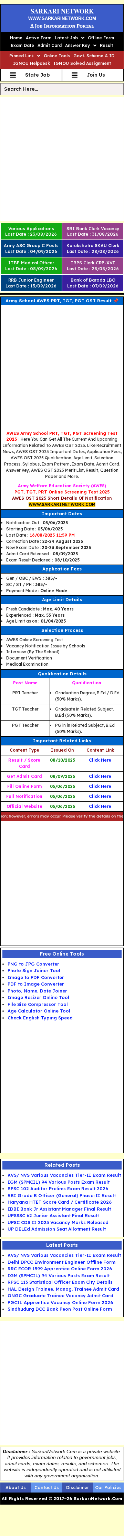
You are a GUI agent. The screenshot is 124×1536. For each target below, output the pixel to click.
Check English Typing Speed (40, 1017)
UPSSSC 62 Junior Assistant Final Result (53, 1215)
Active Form (38, 37)
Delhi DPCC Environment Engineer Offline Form (61, 1262)
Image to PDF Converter (36, 977)
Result (106, 45)
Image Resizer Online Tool (38, 997)
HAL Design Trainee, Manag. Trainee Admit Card (63, 1289)
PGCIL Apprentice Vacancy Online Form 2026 (60, 1302)
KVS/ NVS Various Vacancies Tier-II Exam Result (64, 1175)
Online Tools (57, 55)
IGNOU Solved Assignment (82, 63)
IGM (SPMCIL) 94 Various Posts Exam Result (59, 1182)
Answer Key (77, 45)
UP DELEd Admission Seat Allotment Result (57, 1229)
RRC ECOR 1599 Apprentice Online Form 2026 (60, 1268)
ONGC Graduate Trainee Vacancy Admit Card (60, 1295)
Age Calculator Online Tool (39, 1011)
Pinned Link (21, 55)
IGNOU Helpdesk (31, 63)
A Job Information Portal (62, 26)
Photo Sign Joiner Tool (34, 970)
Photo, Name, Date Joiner (37, 991)
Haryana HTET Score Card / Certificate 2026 (60, 1202)
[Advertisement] (62, 159)
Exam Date (22, 45)
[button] (69, 38)
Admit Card (50, 45)
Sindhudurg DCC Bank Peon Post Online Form (60, 1309)
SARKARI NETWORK (62, 11)
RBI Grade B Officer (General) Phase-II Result (62, 1195)
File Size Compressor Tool (38, 1004)
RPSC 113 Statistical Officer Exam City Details (60, 1282)
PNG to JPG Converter (33, 964)
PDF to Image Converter (36, 984)
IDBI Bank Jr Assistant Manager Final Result (59, 1209)
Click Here (100, 760)
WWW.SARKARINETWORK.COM (62, 18)
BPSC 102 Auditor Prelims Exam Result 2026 (58, 1188)
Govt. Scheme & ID (93, 55)
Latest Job (66, 37)
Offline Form (101, 37)
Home (16, 37)
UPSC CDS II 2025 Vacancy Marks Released (58, 1222)
